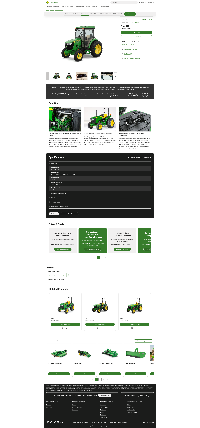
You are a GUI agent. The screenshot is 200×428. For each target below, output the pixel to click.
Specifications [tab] (85, 13)
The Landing (103, 415)
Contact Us (113, 422)
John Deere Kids (131, 410)
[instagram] (47, 422)
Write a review (135, 22)
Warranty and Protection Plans (132, 58)
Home (50, 6)
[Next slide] (105, 257)
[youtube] (61, 422)
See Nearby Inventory (144, 341)
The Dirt (102, 412)
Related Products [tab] (117, 13)
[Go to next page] (107, 379)
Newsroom (103, 405)
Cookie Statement (103, 422)
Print (149, 19)
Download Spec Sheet (68, 214)
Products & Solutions (58, 6)
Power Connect (104, 417)
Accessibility (85, 422)
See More (53, 214)
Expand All (146, 157)
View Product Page (65, 324)
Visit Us (128, 405)
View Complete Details (128, 44)
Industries (70, 6)
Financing (94, 6)
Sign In (152, 2)
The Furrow (103, 410)
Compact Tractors (59, 10)
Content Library (104, 407)
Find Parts (127, 54)
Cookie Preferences (122, 422)
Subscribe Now (105, 395)
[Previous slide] (94, 257)
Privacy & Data (77, 422)
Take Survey (143, 395)
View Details (59, 374)
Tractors (52, 10)
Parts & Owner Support (82, 6)
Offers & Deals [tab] (94, 13)
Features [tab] (75, 13)
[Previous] (47, 76)
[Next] (115, 76)
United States (148, 422)
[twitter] (54, 422)
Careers (74, 405)
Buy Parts (48, 405)
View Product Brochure (130, 49)
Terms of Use (93, 422)
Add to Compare (135, 157)
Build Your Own (136, 36)
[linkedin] (58, 422)
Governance (75, 410)
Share (143, 19)
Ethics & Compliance (77, 407)
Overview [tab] (67, 13)
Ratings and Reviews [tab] (105, 13)
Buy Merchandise (131, 407)
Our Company (104, 6)
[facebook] (51, 422)
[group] (56, 76)
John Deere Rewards (132, 412)
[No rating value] (125, 22)
